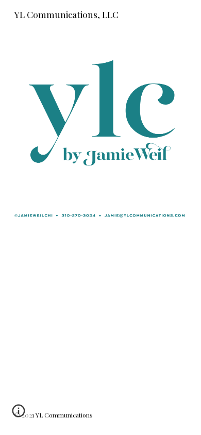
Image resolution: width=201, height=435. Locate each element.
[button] (18, 414)
